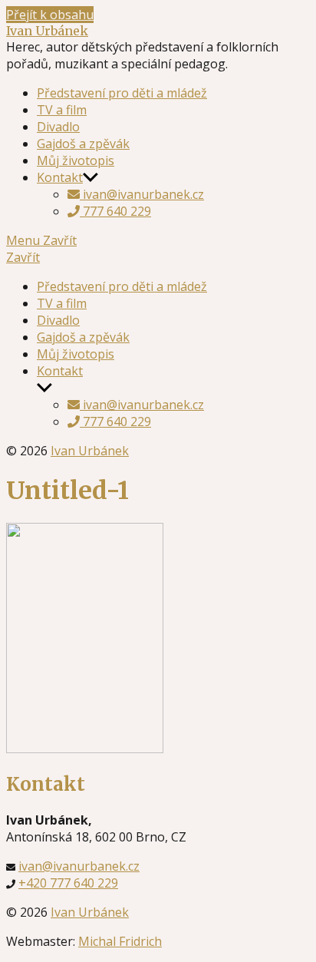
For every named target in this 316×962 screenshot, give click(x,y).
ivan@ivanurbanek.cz (142, 194)
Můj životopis (75, 160)
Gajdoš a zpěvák (83, 143)
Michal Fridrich (120, 941)
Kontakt (60, 177)
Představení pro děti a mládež (122, 92)
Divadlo (58, 126)
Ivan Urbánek (47, 30)
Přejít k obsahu (50, 14)
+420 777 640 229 (68, 882)
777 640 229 (115, 211)
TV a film (62, 109)
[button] (158, 257)
